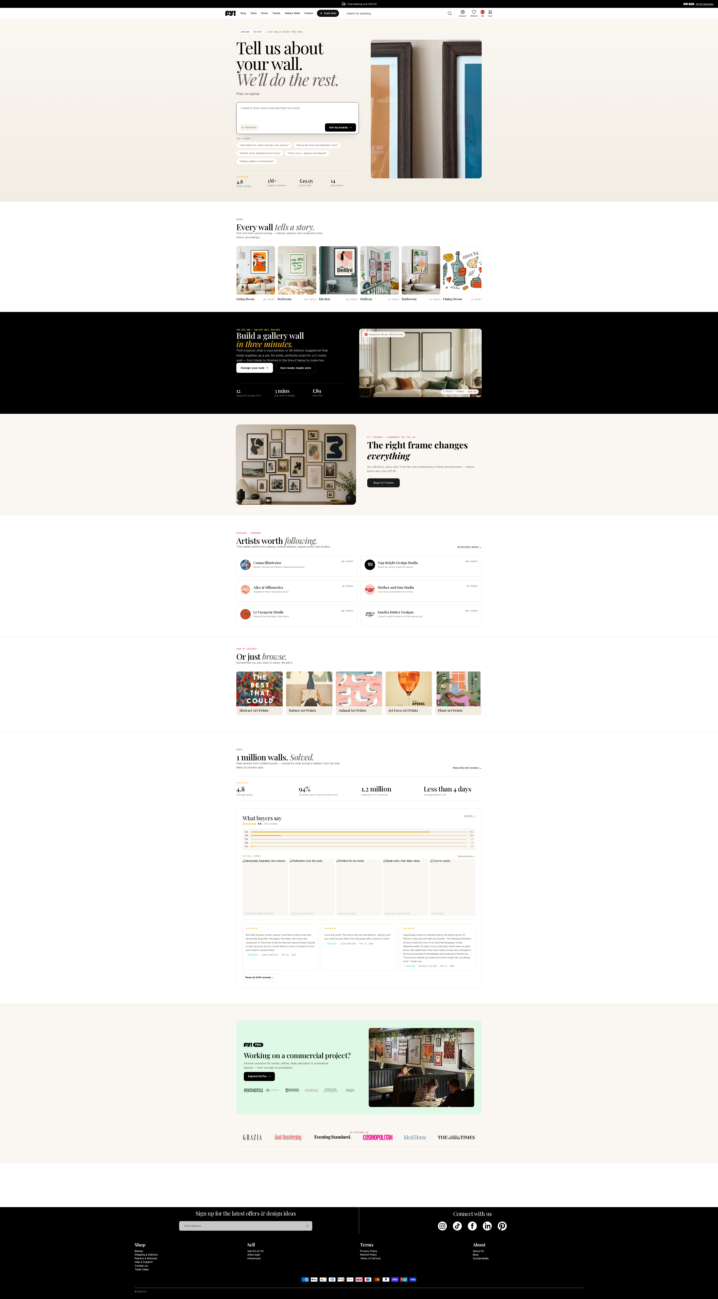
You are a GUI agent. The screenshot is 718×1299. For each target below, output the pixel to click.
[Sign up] (307, 1226)
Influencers (254, 1258)
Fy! (145, 1291)
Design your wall (252, 368)
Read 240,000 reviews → (467, 767)
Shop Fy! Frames (383, 482)
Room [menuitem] (264, 13)
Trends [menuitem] (276, 13)
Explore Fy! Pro (257, 1076)
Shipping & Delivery (146, 1254)
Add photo (250, 127)
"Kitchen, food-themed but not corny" (260, 153)
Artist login (253, 1254)
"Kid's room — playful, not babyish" (307, 153)
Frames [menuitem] (309, 13)
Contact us (141, 1265)
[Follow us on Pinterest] (502, 1226)
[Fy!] (230, 13)
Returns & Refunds (146, 1258)
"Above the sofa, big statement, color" (317, 145)
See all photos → (466, 856)
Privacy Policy (369, 1251)
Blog (475, 1254)
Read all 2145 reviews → (259, 977)
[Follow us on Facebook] (472, 1226)
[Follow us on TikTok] (457, 1226)
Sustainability (481, 1258)
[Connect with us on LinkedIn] (487, 1226)
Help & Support (144, 1262)
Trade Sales (142, 1269)
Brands (139, 1251)
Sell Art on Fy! (255, 1251)
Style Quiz (330, 13)
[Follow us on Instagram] (442, 1226)
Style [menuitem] (254, 13)
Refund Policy (368, 1254)
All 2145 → (469, 816)
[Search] (450, 13)
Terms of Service (370, 1258)
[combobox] (398, 13)
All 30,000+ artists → (469, 547)
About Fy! (478, 1251)
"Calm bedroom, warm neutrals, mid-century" (264, 145)
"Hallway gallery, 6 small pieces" (256, 161)
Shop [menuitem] (243, 13)
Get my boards (338, 127)
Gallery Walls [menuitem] (292, 13)
